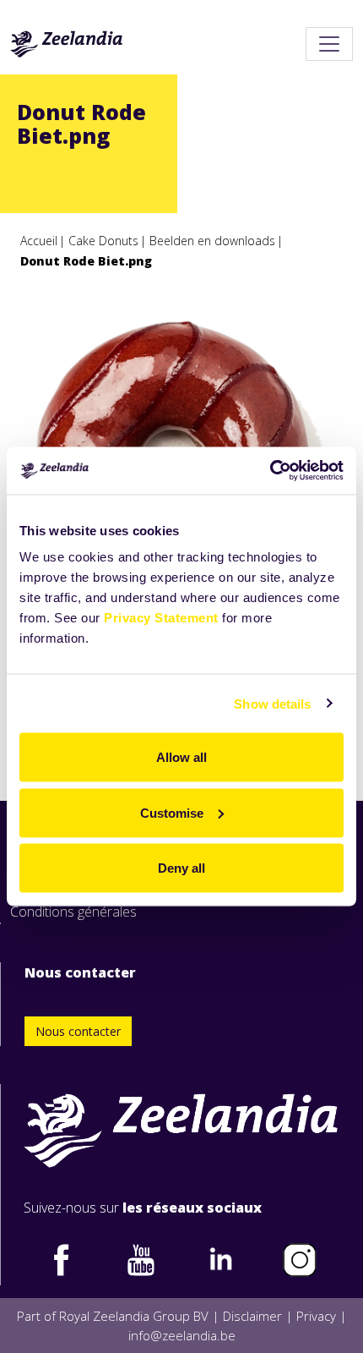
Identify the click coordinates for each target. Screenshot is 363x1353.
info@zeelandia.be (182, 1335)
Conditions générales (73, 911)
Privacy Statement (161, 618)
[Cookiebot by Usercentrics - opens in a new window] (270, 471)
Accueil (38, 241)
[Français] (66, 44)
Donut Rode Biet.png (86, 261)
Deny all (181, 868)
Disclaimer (252, 1315)
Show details (272, 703)
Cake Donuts (103, 241)
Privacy (316, 1315)
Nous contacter (78, 1031)
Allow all (181, 757)
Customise (171, 812)
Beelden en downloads (212, 241)
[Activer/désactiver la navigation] (329, 44)
